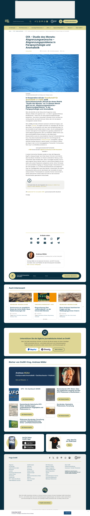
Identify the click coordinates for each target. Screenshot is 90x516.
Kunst (28, 474)
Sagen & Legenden (50, 468)
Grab (64, 315)
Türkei (15, 316)
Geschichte (11, 475)
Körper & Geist (30, 471)
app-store (28, 443)
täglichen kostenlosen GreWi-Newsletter (51, 149)
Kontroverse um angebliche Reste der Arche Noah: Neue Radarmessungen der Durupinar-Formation (20, 310)
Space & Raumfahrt (59, 27)
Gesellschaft (12, 477)
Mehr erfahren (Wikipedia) (34, 264)
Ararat (14, 315)
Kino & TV (29, 468)
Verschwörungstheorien (51, 477)
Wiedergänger (62, 316)
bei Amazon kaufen (28, 399)
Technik (47, 472)
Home (10, 31)
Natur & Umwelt (31, 478)
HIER (30, 149)
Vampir (74, 315)
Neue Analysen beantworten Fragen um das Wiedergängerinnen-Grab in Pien (70, 310)
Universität (37, 316)
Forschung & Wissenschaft (42, 304)
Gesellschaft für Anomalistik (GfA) (35, 191)
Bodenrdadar (24, 315)
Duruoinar (12, 316)
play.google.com (28, 447)
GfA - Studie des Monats (18, 31)
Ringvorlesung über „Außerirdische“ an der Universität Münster (43, 309)
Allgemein (11, 464)
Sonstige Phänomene (37, 27)
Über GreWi (79, 27)
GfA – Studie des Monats (14, 478)
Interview (29, 466)
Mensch (70, 27)
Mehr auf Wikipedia (21, 380)
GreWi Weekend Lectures (14, 480)
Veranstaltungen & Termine (52, 475)
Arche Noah (18, 315)
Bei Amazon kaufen (27, 427)
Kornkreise (29, 469)
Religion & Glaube (23, 304)
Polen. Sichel (70, 315)
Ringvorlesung (51, 315)
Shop (69, 445)
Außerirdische (41, 315)
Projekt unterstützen (70, 21)
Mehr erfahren (59, 349)
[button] (31, 239)
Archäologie (12, 27)
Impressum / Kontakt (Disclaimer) (72, 468)
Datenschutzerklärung (70, 466)
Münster (45, 315)
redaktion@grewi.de (60, 21)
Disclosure (11, 469)
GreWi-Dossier (30, 464)
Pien (66, 315)
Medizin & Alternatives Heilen (34, 475)
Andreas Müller (29, 51)
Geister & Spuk (12, 474)
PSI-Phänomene (23, 27)
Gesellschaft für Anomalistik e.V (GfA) (42, 99)
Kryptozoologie (30, 472)
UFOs (48, 27)
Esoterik (34, 125)
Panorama (29, 480)
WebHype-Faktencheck (51, 478)
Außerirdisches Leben (14, 468)
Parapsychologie (46, 139)
